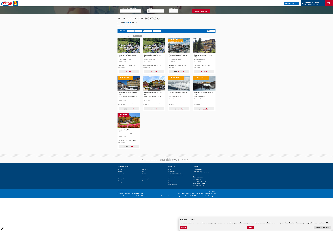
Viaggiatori (172, 8)
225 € (128, 146)
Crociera (144, 173)
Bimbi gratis (121, 179)
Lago (119, 181)
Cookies (213, 191)
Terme (143, 171)
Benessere (144, 177)
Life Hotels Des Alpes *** (200, 59)
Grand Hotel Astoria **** (200, 96)
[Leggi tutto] (129, 46)
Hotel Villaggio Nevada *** (126, 59)
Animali (120, 182)
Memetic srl (120, 193)
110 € (179, 71)
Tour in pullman (122, 177)
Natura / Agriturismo (147, 179)
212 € (204, 108)
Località (129, 31)
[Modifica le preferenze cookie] (2, 229)
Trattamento (146, 31)
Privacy (208, 191)
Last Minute (145, 169)
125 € (204, 71)
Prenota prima (121, 169)
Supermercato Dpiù (172, 184)
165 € (154, 108)
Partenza (149, 8)
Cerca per (128, 8)
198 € (179, 108)
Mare (143, 175)
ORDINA (209, 31)
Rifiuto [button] (250, 227)
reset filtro (138, 36)
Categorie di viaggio (290, 3)
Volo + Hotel (121, 173)
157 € (128, 108)
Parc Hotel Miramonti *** (175, 96)
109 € (154, 71)
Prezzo (137, 31)
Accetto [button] (183, 227)
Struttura (156, 31)
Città (119, 175)
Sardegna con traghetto (148, 181)
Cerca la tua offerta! (201, 11)
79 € (128, 71)
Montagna (120, 171)
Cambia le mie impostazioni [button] (322, 227)
